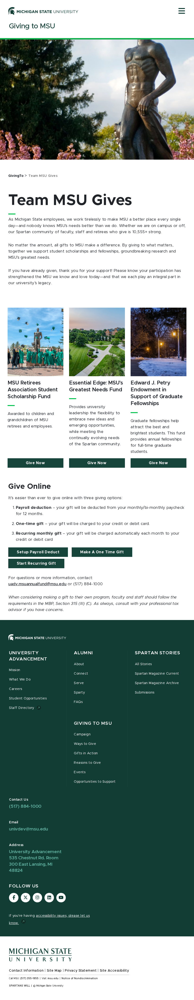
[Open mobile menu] (181, 11)
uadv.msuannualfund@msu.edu (37, 584)
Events (79, 772)
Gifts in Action (86, 753)
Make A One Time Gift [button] (102, 552)
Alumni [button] (83, 653)
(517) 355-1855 (29, 978)
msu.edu (53, 978)
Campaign (82, 734)
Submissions (144, 692)
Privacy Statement (81, 970)
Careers (15, 689)
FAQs (78, 702)
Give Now (35, 463)
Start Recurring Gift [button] (36, 563)
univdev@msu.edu (28, 829)
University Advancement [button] (28, 656)
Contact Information (26, 970)
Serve (79, 683)
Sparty (79, 692)
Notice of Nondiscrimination (80, 978)
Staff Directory (21, 708)
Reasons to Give (87, 762)
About (79, 664)
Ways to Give (85, 744)
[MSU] (37, 642)
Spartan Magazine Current (157, 673)
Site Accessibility (114, 970)
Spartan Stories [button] (157, 653)
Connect (81, 673)
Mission (14, 670)
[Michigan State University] (43, 11)
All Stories (143, 664)
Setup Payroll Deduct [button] (38, 552)
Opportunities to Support (95, 781)
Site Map (54, 970)
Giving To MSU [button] (93, 723)
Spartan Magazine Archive (157, 683)
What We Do (20, 679)
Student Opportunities (28, 698)
